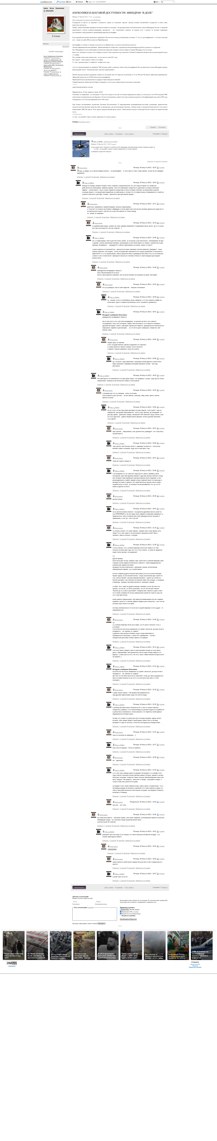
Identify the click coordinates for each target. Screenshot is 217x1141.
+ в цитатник (97, 17)
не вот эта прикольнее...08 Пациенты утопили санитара (53, 60)
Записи (46, 8)
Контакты (195, 965)
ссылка (113, 144)
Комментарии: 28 (56, 75)
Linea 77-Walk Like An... (51, 74)
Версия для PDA (195, 964)
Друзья (52, 8)
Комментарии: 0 (55, 68)
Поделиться (162, 127)
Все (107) (66, 46)
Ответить (150, 161)
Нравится (153, 127)
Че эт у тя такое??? (50, 70)
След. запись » (129, 134)
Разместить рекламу (195, 967)
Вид (157, 2)
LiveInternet (47, 2)
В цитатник (164, 161)
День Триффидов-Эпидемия (53, 56)
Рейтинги (80, 1)
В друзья (57, 36)
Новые (165, 134)
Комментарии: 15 (56, 72)
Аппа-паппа (44, 11)
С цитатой (157, 161)
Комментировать (79, 134)
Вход (69, 1)
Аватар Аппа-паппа (55, 24)
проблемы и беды (84, 122)
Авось (90, 1)
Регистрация (62, 1)
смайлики (91, 907)
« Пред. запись (108, 134)
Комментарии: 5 (55, 58)
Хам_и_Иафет (98, 141)
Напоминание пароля (101, 904)
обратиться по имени (110, 141)
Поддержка (155, 2)
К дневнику (119, 134)
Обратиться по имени (107, 177)
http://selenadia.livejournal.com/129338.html (86, 20)
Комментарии (60, 8)
